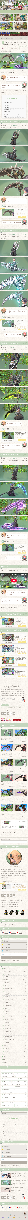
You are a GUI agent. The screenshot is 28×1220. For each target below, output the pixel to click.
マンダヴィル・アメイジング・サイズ (16, 234)
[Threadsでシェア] (12, 568)
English (6, 933)
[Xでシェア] (7, 568)
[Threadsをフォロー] (8, 713)
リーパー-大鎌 (6, 704)
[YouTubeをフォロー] (14, 713)
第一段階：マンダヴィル (10, 102)
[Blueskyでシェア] (9, 568)
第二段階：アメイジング (10, 105)
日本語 (20, 933)
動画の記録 (7, 111)
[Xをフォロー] (2, 713)
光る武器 (4, 707)
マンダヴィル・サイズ (12, 125)
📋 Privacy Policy (14, 1215)
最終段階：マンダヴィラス (11, 109)
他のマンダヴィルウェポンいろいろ (13, 116)
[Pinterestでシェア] (18, 568)
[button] (25, 842)
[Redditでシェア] (15, 568)
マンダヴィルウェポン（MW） (15, 707)
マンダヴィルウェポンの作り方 (12, 114)
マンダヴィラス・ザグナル (14, 459)
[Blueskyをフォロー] (5, 713)
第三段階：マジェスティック (11, 107)
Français (13, 933)
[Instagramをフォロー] (11, 713)
